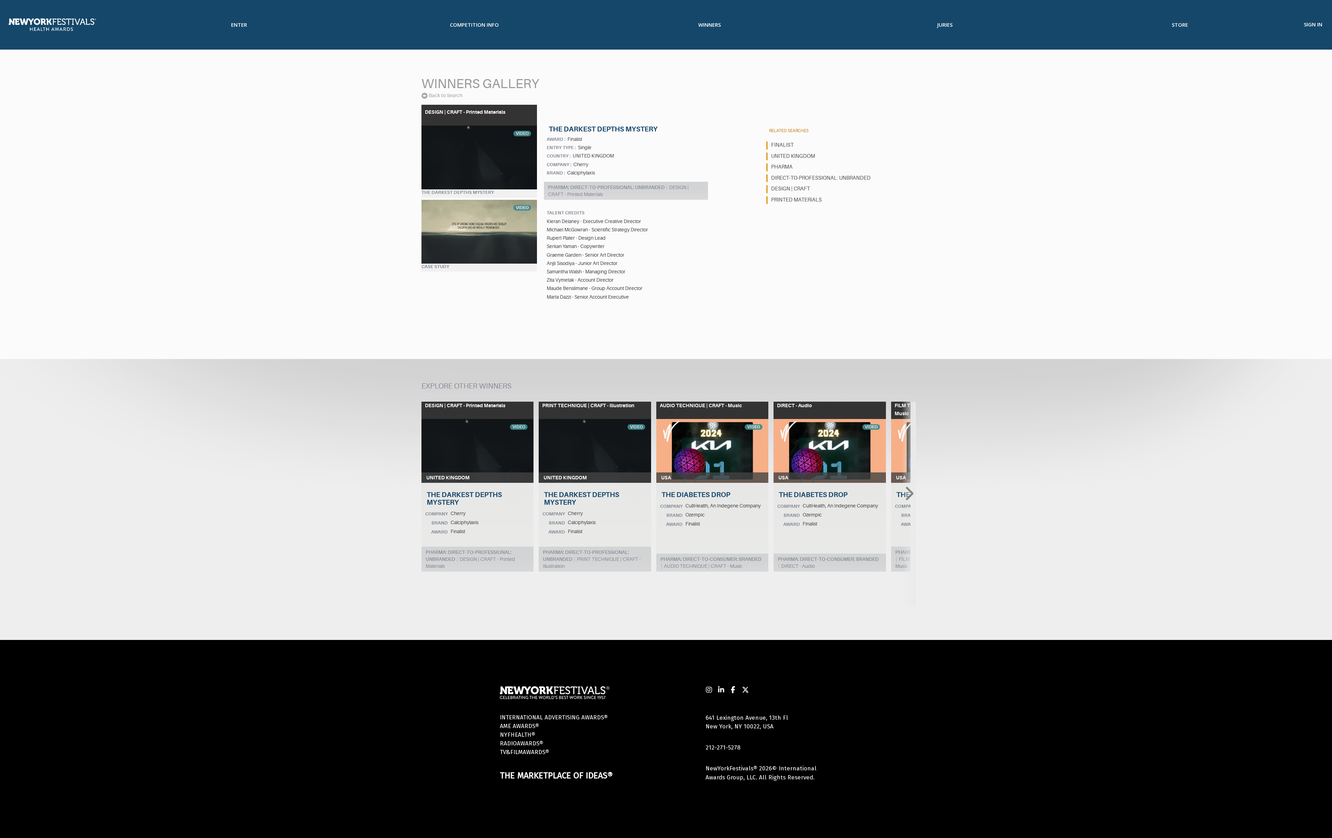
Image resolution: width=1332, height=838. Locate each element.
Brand (440, 522)
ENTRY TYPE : (561, 147)
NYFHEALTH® (517, 734)
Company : (559, 164)
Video (522, 133)
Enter (239, 24)
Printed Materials (796, 200)
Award (439, 532)
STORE (1180, 24)
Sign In (1313, 24)
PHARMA (782, 167)
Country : (559, 156)
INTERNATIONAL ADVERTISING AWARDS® (554, 717)
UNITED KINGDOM (793, 156)
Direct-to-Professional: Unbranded (821, 178)
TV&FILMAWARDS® (524, 752)
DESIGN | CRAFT (790, 189)
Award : (556, 139)
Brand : (556, 173)
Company (436, 513)
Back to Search (445, 95)
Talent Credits (565, 212)
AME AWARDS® (519, 726)
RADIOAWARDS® (521, 743)
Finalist (782, 145)
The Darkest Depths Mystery (457, 192)
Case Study (435, 266)
